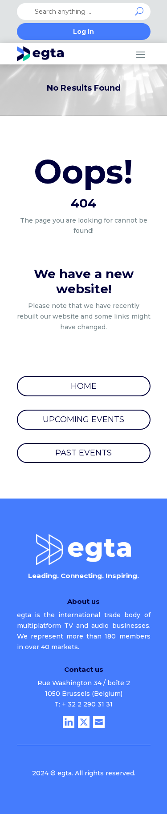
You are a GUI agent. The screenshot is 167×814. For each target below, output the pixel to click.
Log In (83, 32)
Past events (83, 453)
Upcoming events (83, 419)
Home (84, 386)
